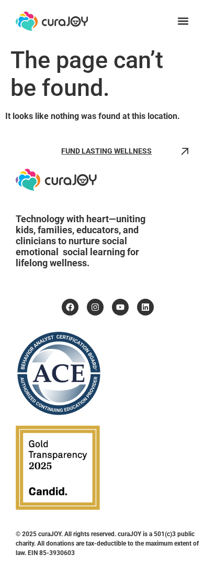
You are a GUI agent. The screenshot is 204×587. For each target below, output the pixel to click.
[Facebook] (70, 307)
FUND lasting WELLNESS (106, 151)
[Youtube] (120, 307)
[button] (182, 21)
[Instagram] (95, 307)
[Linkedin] (145, 307)
